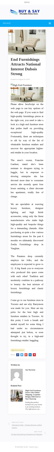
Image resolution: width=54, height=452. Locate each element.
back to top (33, 447)
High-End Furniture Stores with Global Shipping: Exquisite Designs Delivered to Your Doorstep (33, 395)
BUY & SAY (24, 447)
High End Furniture (17, 350)
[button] (27, 2)
